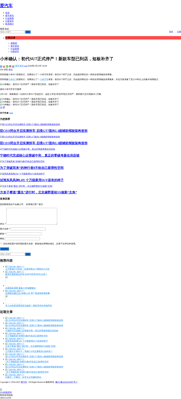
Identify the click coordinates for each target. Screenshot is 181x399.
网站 (2, 238)
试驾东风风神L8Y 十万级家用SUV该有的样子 (32, 180)
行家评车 (9, 21)
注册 (179, 32)
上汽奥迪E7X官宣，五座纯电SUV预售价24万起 (27, 269)
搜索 (28, 32)
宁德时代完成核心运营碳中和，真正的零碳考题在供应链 (40, 155)
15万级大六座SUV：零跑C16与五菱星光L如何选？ (29, 351)
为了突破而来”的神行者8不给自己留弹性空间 (32, 167)
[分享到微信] (7, 66)
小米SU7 (12, 79)
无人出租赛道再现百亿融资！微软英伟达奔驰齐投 (28, 305)
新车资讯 (9, 15)
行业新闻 (9, 18)
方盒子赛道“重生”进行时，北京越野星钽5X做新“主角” (38, 192)
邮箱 (3, 234)
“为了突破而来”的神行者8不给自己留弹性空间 (26, 362)
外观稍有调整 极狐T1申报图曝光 (20, 288)
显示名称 (5, 229)
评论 (10, 69)
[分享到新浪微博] (4, 66)
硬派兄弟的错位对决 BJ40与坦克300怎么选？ (26, 274)
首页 (7, 13)
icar (26, 66)
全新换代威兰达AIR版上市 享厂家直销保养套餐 (27, 293)
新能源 (14, 43)
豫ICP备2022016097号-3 (66, 382)
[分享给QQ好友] (10, 66)
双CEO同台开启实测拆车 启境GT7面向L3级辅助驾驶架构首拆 (44, 130)
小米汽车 (44, 79)
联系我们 (9, 24)
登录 (171, 32)
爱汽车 (6, 5)
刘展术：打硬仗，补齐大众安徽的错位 (23, 377)
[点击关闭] (0, 387)
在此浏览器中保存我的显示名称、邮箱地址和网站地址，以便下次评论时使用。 (40, 244)
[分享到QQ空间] (13, 66)
